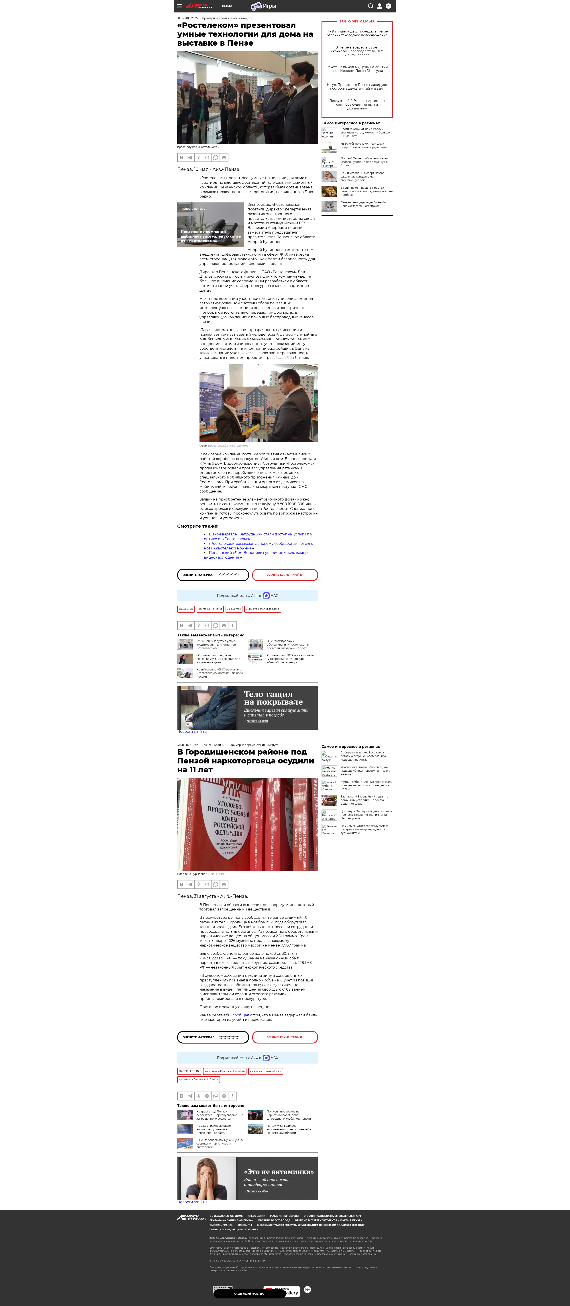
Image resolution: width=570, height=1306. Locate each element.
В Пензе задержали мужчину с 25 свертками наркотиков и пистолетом (219, 1143)
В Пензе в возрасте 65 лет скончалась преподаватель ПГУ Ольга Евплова (357, 51)
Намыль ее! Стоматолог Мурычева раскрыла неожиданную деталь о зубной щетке (365, 829)
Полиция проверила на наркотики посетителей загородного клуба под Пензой (289, 1115)
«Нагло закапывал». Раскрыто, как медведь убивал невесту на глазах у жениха (366, 770)
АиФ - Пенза (216, 874)
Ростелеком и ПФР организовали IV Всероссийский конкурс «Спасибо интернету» (290, 659)
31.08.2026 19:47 (187, 745)
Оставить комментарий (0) (285, 574)
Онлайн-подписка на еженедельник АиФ (333, 1216)
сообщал (241, 1015)
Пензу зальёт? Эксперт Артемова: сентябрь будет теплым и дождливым (357, 104)
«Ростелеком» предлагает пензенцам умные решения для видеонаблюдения (218, 659)
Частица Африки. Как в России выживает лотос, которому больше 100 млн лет (365, 132)
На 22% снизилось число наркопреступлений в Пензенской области (213, 1129)
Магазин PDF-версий (284, 1216)
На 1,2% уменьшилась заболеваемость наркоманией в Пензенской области (289, 1129)
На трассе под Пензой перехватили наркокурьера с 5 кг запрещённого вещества (219, 1115)
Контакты (245, 1225)
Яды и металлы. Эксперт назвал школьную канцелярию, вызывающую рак (363, 176)
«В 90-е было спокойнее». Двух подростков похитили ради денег (364, 145)
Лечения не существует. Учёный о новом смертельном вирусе (364, 204)
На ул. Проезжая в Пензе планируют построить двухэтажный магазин (357, 87)
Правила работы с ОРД (274, 1220)
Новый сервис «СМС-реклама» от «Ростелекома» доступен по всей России (219, 673)
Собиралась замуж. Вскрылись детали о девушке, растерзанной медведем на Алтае (364, 756)
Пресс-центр (256, 1216)
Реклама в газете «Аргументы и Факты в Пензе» (328, 1220)
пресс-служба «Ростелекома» (229, 445)
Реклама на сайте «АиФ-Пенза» (231, 1220)
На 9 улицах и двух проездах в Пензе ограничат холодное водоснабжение (357, 33)
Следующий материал (249, 1293)
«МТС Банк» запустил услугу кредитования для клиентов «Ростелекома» (216, 644)
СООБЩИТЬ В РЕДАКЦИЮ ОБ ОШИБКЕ (234, 1229)
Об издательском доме (226, 1216)
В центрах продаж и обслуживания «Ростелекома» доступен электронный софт (288, 644)
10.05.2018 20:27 (187, 18)
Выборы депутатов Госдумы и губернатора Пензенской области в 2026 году (310, 1225)
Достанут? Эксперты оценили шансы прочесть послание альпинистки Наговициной (366, 814)
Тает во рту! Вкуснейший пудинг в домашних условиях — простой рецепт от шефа (364, 800)
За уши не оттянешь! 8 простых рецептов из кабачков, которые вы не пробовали (367, 191)
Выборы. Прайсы (221, 1225)
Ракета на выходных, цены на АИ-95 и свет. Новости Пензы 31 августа (357, 69)
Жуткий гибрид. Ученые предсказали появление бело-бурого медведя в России (367, 785)
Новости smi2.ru (192, 731)
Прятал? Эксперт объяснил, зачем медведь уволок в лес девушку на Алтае (364, 162)
